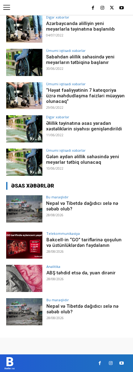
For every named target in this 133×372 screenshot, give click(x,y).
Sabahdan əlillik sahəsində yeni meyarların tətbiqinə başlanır (80, 59)
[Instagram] (102, 8)
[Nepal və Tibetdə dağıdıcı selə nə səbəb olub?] (24, 208)
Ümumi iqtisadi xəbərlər (66, 50)
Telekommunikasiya (63, 233)
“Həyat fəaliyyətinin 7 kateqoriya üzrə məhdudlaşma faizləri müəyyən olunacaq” (85, 95)
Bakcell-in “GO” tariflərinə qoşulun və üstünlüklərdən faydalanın (84, 242)
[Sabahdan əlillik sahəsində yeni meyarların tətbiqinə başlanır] (24, 62)
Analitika (53, 266)
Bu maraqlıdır (57, 197)
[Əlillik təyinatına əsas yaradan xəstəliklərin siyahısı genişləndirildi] (24, 128)
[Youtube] (121, 8)
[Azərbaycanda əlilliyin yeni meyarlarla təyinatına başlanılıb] (24, 29)
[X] (112, 8)
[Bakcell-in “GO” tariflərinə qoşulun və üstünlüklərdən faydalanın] (24, 245)
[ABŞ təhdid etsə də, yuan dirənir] (24, 278)
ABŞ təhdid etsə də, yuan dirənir (81, 273)
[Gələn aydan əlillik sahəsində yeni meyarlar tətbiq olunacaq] (24, 162)
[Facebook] (93, 8)
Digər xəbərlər (57, 17)
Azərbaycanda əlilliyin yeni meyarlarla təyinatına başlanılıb (80, 26)
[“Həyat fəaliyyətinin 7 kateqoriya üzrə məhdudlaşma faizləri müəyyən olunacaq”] (24, 95)
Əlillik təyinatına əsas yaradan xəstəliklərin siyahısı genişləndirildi (84, 126)
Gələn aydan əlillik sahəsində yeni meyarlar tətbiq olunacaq (82, 159)
